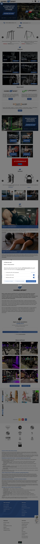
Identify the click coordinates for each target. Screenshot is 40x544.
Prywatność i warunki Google (21, 269)
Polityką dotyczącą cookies (26, 267)
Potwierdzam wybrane (9, 281)
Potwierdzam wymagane (19, 281)
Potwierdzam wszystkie (31, 281)
